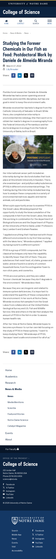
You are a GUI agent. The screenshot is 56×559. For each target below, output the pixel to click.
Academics (11, 376)
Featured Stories (16, 414)
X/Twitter (10, 488)
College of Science (21, 12)
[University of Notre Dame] (28, 521)
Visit (14, 547)
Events (9, 433)
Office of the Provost (15, 458)
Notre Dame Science (18, 420)
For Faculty (11, 449)
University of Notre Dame (28, 4)
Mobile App (16, 535)
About (8, 439)
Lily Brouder (12, 69)
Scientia (12, 408)
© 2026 (6, 503)
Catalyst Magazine (17, 426)
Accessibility (17, 551)
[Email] (32, 75)
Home (6, 24)
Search (36, 24)
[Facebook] (13, 75)
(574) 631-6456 (15, 476)
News (26, 33)
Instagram (10, 491)
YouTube (10, 494)
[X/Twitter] (26, 75)
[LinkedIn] (20, 75)
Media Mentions (16, 402)
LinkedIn (9, 498)
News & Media (15, 33)
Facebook (10, 484)
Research (10, 382)
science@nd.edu (10, 479)
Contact (20, 24)
